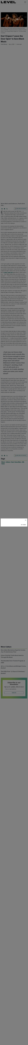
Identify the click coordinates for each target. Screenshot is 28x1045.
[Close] (25, 520)
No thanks (23, 524)
